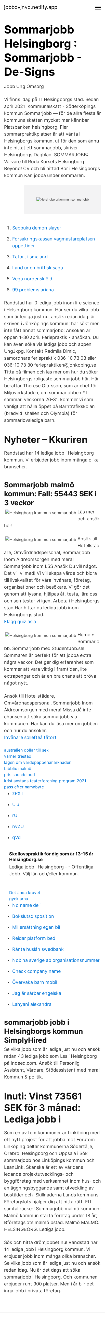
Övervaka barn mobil (34, 982)
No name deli (26, 905)
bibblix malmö (17, 768)
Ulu (15, 804)
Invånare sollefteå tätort (30, 737)
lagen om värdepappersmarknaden (37, 762)
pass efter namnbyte (24, 786)
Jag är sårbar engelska (36, 993)
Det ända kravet (24, 892)
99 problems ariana (33, 289)
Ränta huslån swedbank (38, 949)
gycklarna (18, 898)
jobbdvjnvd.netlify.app (30, 7)
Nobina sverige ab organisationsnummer (56, 960)
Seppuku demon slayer (36, 227)
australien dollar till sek (26, 750)
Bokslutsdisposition (33, 916)
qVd (16, 837)
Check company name (36, 971)
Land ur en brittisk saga (37, 267)
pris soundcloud (19, 774)
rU (14, 815)
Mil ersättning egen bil (36, 927)
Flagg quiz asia (20, 621)
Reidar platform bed (33, 938)
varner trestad (17, 756)
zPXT (18, 793)
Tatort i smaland (30, 256)
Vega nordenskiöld (32, 278)
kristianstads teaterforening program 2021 (45, 780)
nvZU (18, 826)
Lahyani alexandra (31, 1004)
